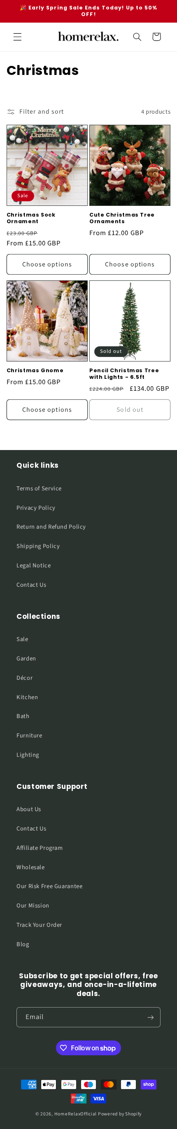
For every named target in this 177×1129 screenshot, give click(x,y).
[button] (17, 36)
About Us (28, 809)
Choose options (47, 264)
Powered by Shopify (120, 1113)
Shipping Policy (38, 546)
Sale (22, 639)
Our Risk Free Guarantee (49, 886)
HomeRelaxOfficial (75, 1113)
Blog (22, 944)
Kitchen (27, 697)
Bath (23, 716)
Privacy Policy (36, 508)
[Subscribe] (150, 1017)
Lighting (27, 755)
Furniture (29, 735)
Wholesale (30, 867)
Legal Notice (33, 565)
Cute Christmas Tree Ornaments (122, 218)
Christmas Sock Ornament (31, 218)
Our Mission (32, 905)
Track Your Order (39, 925)
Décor (24, 678)
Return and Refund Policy (51, 527)
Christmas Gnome (35, 370)
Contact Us (31, 585)
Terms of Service (39, 488)
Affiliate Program (39, 848)
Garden (26, 658)
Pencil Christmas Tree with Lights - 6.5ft (124, 373)
